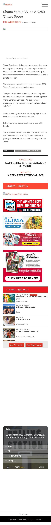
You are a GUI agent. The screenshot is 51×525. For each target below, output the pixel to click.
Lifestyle (20, 151)
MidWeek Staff (12, 22)
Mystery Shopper (33, 151)
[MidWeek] (14, 4)
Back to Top (24, 514)
